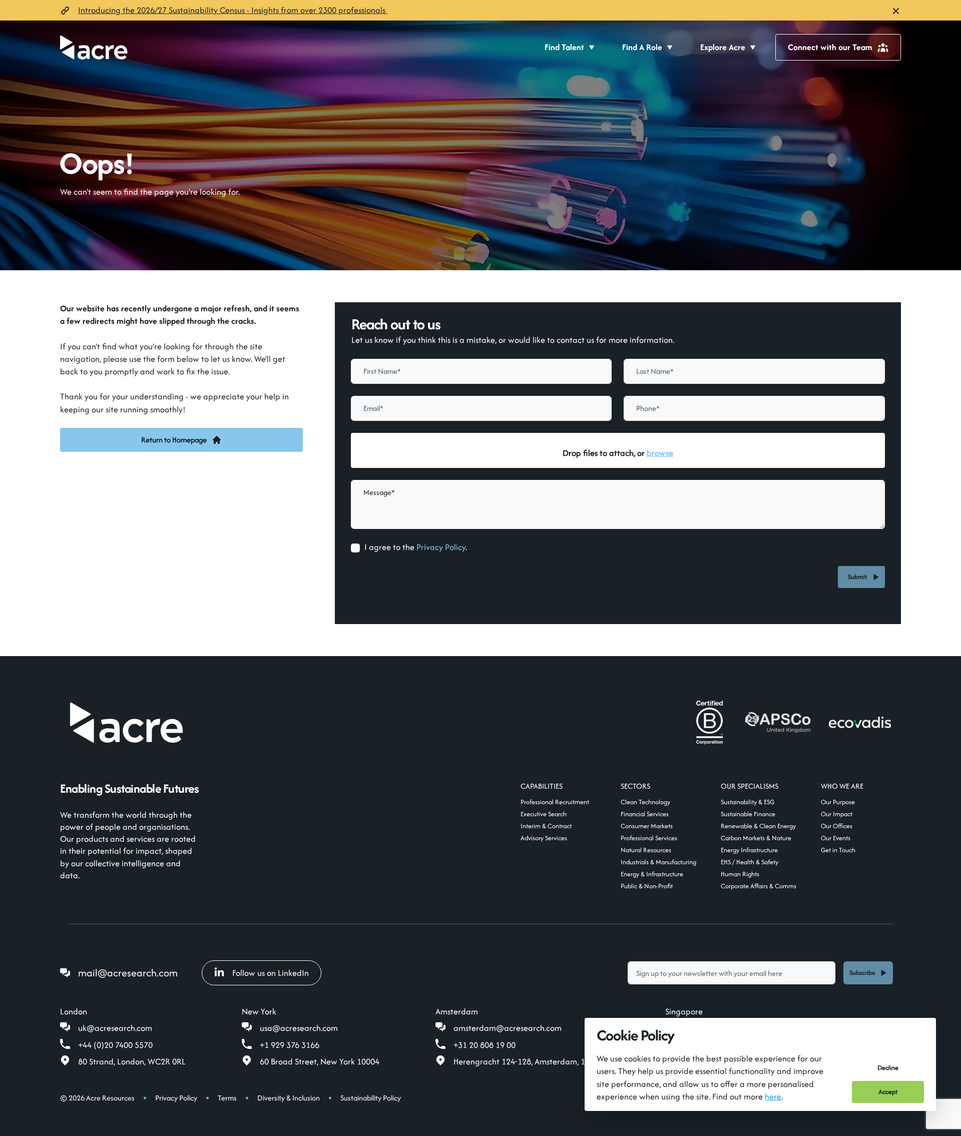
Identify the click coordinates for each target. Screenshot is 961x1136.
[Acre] (94, 47)
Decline (887, 1067)
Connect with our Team (830, 47)
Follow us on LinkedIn (270, 973)
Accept (887, 1091)
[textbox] (481, 371)
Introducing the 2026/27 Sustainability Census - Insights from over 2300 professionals (232, 10)
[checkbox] (355, 547)
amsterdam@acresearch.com (507, 1028)
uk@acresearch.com (115, 1028)
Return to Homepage (174, 439)
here (773, 1096)
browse (660, 453)
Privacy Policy (440, 547)
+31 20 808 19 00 (484, 1045)
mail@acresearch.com (128, 972)
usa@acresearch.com (299, 1028)
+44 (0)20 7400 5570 (115, 1045)
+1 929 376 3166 (289, 1045)
